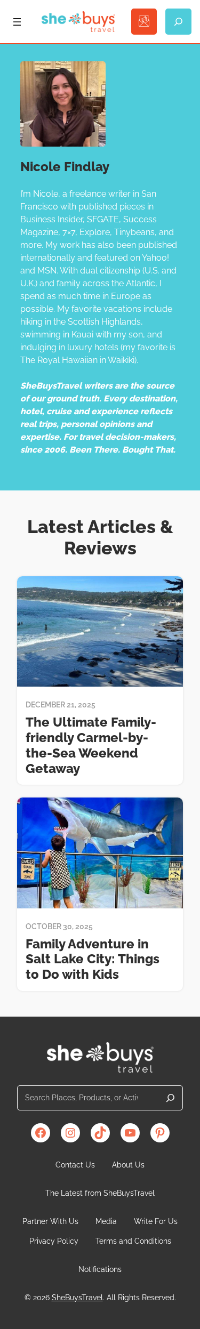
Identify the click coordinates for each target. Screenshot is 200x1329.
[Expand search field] (178, 22)
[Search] (170, 1098)
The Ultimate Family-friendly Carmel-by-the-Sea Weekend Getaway (91, 745)
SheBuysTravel (77, 1297)
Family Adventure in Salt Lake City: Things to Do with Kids (92, 959)
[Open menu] (17, 21)
